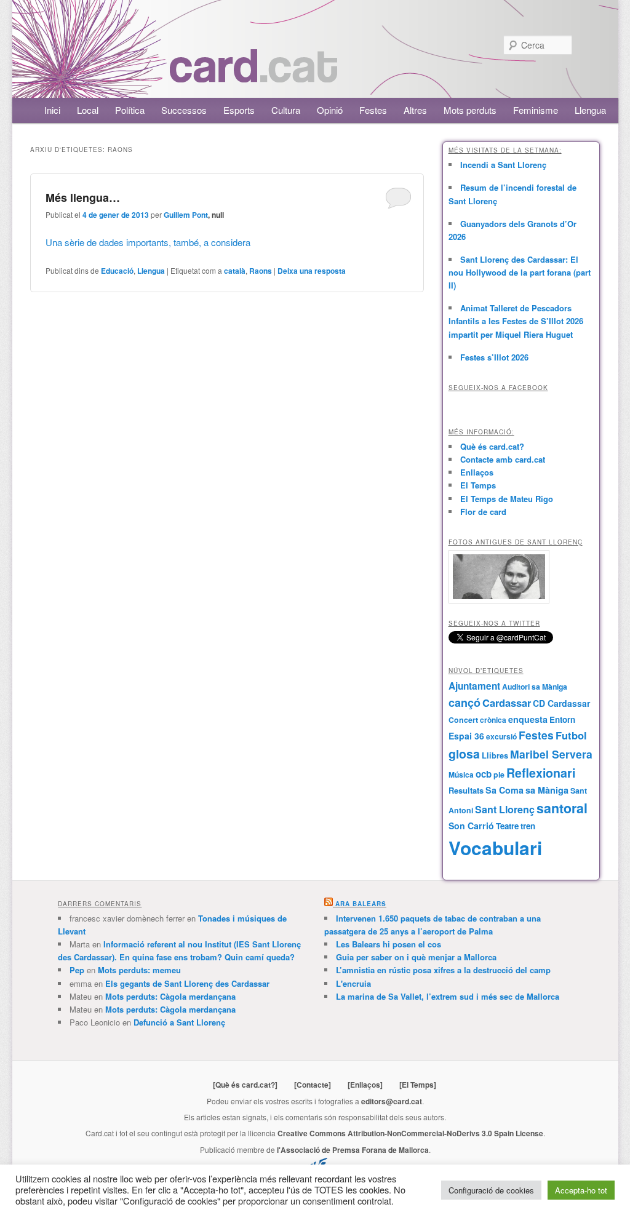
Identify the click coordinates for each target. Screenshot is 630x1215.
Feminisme (535, 109)
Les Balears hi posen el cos (388, 944)
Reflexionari (540, 772)
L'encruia (353, 983)
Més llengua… (83, 197)
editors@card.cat (391, 1101)
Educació (117, 270)
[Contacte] (312, 1084)
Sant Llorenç (505, 809)
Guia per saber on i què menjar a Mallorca (416, 957)
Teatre (507, 826)
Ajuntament (474, 686)
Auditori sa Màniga (534, 686)
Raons (260, 270)
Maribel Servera (551, 754)
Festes (373, 109)
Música (461, 774)
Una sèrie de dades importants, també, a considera (148, 242)
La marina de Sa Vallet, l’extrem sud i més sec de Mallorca (447, 996)
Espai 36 (466, 736)
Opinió (330, 109)
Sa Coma (504, 790)
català (234, 270)
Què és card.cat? (492, 446)
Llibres (495, 755)
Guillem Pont (186, 214)
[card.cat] (253, 75)
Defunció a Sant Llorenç (179, 1022)
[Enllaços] (365, 1084)
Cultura (285, 109)
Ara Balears (360, 903)
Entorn (562, 719)
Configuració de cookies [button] (491, 1190)
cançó (464, 703)
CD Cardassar (561, 703)
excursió (501, 736)
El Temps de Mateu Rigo (506, 498)
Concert (463, 719)
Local (87, 109)
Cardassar (506, 702)
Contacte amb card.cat (502, 459)
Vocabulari (495, 847)
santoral (562, 808)
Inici (52, 109)
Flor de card (483, 511)
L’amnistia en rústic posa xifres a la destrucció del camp (443, 970)
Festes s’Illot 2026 (494, 357)
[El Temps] (417, 1084)
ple (498, 774)
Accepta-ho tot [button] (581, 1190)
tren (527, 826)
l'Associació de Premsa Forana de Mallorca (353, 1149)
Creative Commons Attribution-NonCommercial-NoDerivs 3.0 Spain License (410, 1133)
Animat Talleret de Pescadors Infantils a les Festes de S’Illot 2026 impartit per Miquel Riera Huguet (516, 321)
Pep (77, 970)
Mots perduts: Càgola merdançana (170, 996)
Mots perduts (470, 109)
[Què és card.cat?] (245, 1084)
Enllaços (476, 472)
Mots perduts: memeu (139, 970)
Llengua (590, 109)
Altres (415, 109)
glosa (464, 753)
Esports (239, 109)
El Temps (478, 485)
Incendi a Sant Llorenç (503, 164)
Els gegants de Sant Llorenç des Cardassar (187, 983)
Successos (184, 109)
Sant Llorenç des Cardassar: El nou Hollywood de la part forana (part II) (520, 272)
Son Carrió (471, 825)
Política (130, 109)
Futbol (571, 735)
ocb (484, 774)
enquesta (528, 719)
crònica (493, 719)
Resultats (466, 790)
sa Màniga (546, 790)
